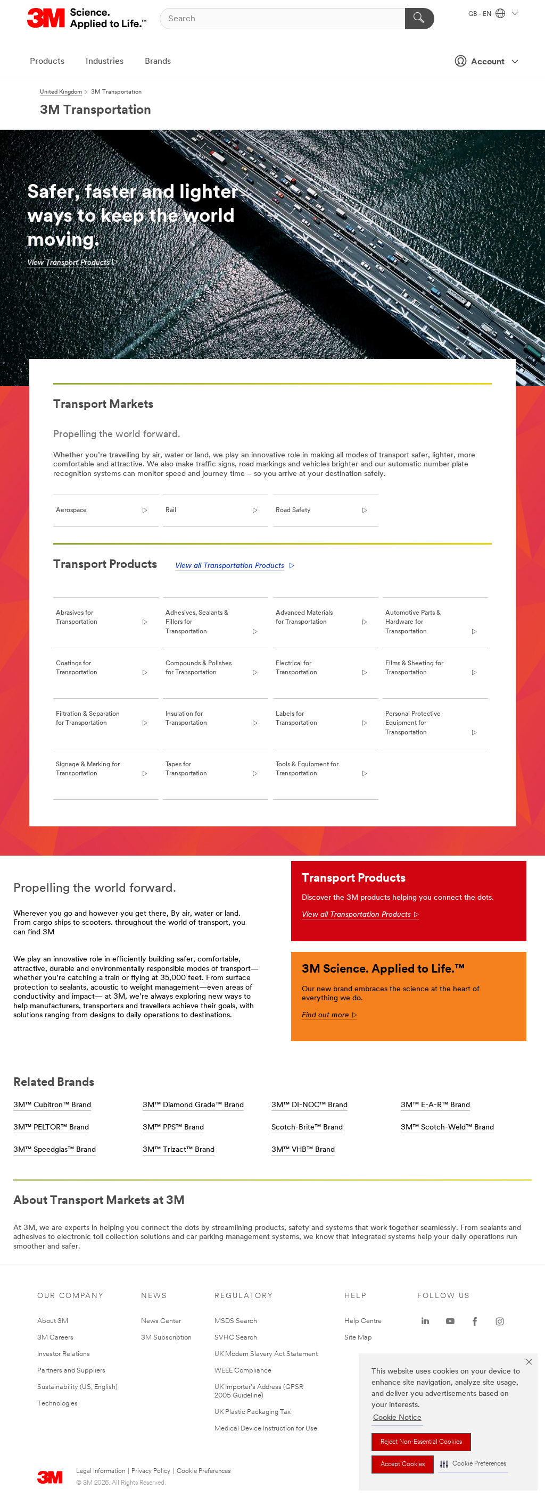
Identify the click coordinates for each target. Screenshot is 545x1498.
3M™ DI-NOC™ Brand (309, 1105)
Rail (171, 510)
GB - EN (480, 14)
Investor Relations (63, 1354)
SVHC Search (235, 1337)
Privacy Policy (150, 1471)
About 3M (52, 1321)
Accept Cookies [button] (403, 1464)
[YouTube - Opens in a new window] (450, 1321)
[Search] (419, 18)
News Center (161, 1321)
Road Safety (293, 510)
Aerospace (71, 510)
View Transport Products (68, 263)
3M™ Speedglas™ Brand (54, 1150)
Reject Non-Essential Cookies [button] (421, 1442)
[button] (473, 1464)
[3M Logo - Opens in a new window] (87, 18)
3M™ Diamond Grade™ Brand (193, 1105)
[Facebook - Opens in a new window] (475, 1321)
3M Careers (55, 1337)
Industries (104, 61)
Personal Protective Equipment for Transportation (413, 723)
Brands (158, 61)
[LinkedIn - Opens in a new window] (425, 1321)
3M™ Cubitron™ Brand (52, 1105)
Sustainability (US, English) (77, 1387)
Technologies (57, 1403)
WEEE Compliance (242, 1370)
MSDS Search (235, 1321)
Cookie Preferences (203, 1471)
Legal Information (100, 1471)
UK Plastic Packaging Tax (252, 1412)
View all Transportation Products (229, 566)
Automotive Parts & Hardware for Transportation (413, 622)
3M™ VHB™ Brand (303, 1150)
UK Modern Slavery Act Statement (266, 1354)
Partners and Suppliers (71, 1370)
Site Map (358, 1337)
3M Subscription (166, 1337)
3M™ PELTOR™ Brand (51, 1128)
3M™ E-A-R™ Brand (435, 1105)
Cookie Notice (397, 1418)
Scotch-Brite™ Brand (307, 1128)
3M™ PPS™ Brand (173, 1128)
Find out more (329, 1015)
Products (47, 61)
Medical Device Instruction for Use (265, 1428)
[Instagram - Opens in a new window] (500, 1321)
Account (488, 62)
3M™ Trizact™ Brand (178, 1150)
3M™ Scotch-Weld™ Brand (447, 1128)
